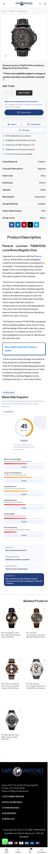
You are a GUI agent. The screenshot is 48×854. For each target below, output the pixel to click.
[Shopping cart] (44, 3)
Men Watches (22, 11)
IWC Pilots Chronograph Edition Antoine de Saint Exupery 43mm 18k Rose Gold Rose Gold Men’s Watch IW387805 (10, 688)
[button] (12, 225)
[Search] (40, 3)
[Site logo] (24, 3)
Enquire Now (26, 112)
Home (3, 11)
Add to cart (24, 93)
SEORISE (24, 836)
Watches (12, 11)
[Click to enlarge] (6, 56)
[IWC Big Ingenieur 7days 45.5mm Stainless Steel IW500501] (11, 720)
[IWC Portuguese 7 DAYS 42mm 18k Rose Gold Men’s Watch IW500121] (11, 618)
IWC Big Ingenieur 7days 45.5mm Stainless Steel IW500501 (10, 737)
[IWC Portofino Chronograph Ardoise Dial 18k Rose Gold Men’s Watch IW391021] (36, 618)
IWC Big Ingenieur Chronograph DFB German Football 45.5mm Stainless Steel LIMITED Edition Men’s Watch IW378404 (36, 688)
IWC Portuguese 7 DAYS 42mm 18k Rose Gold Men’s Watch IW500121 (10, 635)
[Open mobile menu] (4, 3)
